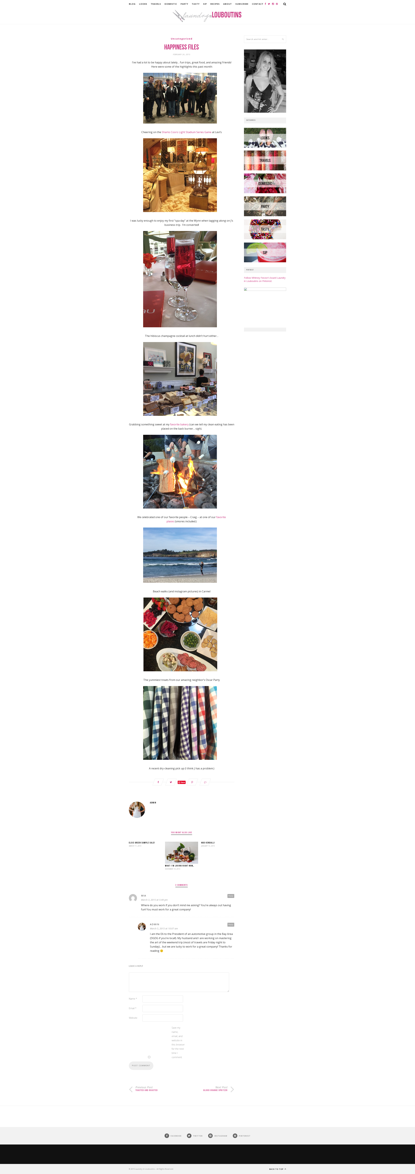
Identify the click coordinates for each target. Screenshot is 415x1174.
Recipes (215, 3)
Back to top (276, 1169)
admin (153, 803)
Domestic (171, 3)
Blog (132, 3)
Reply (230, 896)
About (227, 3)
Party (184, 3)
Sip (205, 3)
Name (133, 998)
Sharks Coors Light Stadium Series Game (186, 132)
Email (132, 1008)
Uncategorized (181, 38)
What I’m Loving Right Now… (179, 866)
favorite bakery (179, 424)
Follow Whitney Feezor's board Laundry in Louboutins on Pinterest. (264, 279)
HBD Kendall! (208, 843)
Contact (257, 3)
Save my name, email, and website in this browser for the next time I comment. (178, 1042)
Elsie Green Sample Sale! (142, 843)
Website (133, 1017)
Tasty (196, 3)
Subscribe (241, 3)
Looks (143, 3)
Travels (156, 3)
